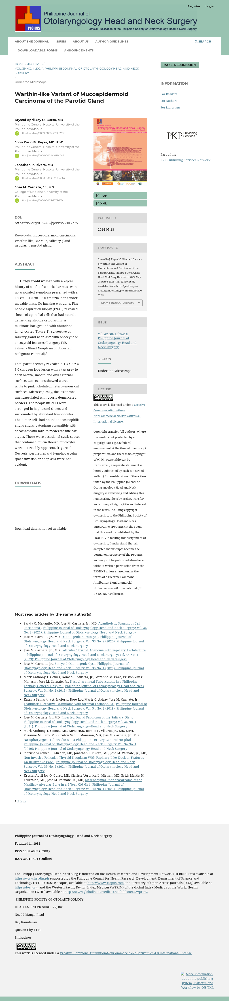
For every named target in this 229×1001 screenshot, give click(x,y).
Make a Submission (179, 65)
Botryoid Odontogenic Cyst (75, 663)
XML (103, 203)
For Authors (169, 101)
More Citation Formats (117, 303)
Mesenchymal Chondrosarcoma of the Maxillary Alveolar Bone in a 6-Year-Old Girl (83, 782)
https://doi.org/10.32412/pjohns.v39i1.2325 (46, 223)
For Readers (169, 94)
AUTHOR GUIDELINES (111, 41)
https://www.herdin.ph (32, 878)
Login (210, 6)
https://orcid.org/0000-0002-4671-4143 (42, 155)
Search (204, 41)
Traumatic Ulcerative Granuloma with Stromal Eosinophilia (69, 704)
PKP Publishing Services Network (185, 160)
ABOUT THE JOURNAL (32, 41)
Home (19, 64)
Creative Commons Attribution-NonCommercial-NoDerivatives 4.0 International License (126, 953)
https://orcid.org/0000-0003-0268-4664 (43, 178)
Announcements (78, 50)
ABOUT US (81, 41)
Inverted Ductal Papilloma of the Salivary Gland (97, 717)
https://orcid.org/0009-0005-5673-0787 (42, 133)
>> (24, 801)
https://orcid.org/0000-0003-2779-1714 (42, 200)
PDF (103, 195)
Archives (34, 64)
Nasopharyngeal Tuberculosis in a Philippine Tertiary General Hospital (78, 739)
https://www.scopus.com (105, 883)
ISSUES (60, 41)
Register (193, 6)
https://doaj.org (26, 887)
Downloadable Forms (37, 50)
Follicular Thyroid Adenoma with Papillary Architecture (103, 650)
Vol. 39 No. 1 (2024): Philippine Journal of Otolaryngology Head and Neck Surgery (77, 71)
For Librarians (170, 107)
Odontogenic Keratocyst (79, 637)
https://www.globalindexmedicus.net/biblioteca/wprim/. (106, 892)
